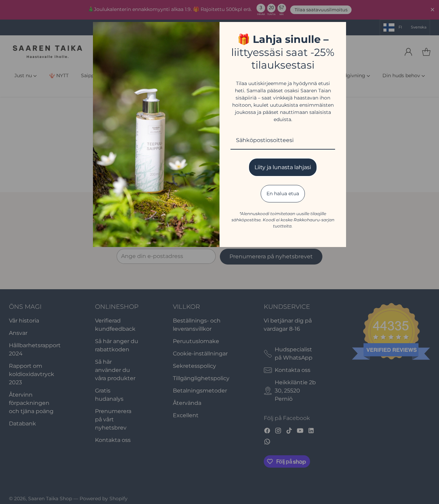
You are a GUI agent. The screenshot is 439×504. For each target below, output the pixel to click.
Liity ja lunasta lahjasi (282, 167)
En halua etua (282, 193)
